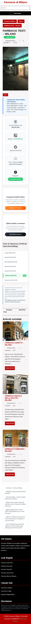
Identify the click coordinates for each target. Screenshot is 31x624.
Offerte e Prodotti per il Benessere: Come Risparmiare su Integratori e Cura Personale (15, 518)
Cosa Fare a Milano (6, 588)
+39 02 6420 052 (18, 139)
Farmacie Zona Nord (7, 562)
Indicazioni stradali (15, 179)
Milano (21, 21)
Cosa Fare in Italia (6, 591)
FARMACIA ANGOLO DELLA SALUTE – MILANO (13, 398)
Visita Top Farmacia (15, 208)
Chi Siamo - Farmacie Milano (14, 488)
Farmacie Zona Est (6, 569)
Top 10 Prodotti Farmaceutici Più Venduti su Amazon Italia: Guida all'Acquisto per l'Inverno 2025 (14, 525)
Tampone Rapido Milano (8, 594)
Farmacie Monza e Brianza (8, 576)
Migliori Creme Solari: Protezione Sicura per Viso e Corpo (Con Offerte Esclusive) (15, 504)
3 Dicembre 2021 (10, 40)
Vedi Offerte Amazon (15, 234)
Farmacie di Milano (15, 2)
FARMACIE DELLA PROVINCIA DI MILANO (15, 492)
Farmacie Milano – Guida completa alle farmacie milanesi (15, 498)
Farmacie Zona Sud (6, 566)
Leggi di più (10, 368)
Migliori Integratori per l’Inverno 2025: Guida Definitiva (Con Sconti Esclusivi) (14, 511)
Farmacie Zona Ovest (7, 573)
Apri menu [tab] (17, 13)
